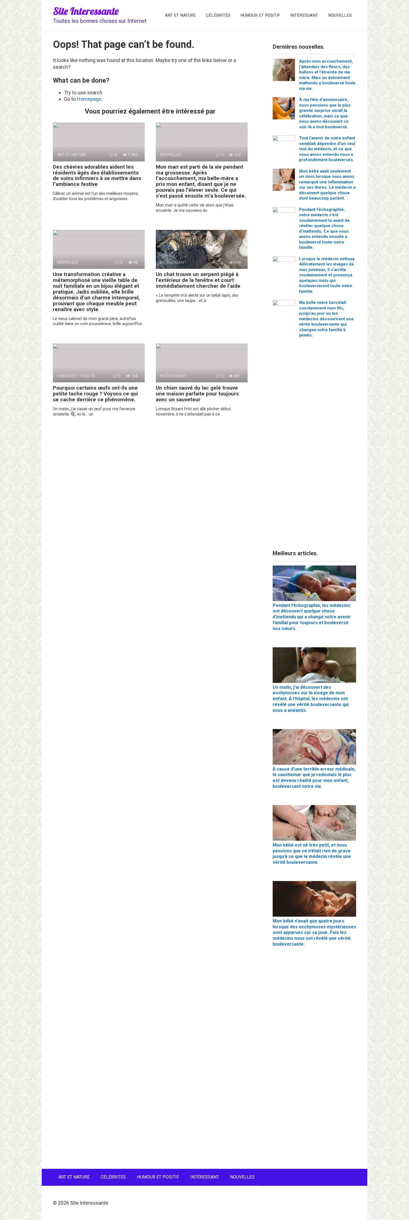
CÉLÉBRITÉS (218, 15)
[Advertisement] (314, 446)
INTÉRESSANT (304, 15)
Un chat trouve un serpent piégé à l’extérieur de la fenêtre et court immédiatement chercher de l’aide (198, 280)
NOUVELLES (340, 15)
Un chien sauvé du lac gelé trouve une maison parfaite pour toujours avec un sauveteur (197, 394)
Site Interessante (86, 11)
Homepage (89, 99)
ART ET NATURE (180, 15)
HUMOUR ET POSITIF (260, 15)
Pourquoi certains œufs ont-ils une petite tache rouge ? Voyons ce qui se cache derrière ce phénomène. (95, 394)
